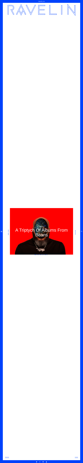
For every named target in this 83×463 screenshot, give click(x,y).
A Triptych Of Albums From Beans (41, 232)
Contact (76, 457)
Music (42, 226)
